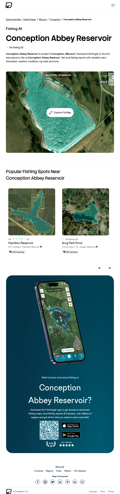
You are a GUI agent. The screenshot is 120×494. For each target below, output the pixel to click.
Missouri (43, 19)
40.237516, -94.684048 (58, 75)
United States (29, 19)
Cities (59, 470)
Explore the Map (13, 19)
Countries (38, 470)
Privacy (111, 491)
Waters (67, 470)
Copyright (93, 491)
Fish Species (80, 470)
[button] (60, 112)
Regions (49, 470)
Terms (102, 491)
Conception (55, 19)
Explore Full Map (62, 112)
